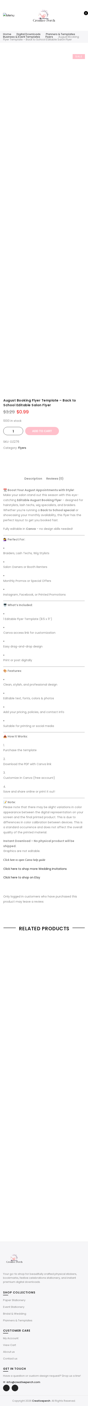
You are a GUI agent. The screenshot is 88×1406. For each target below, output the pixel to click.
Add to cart (42, 431)
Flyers (49, 37)
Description (33, 478)
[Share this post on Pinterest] (48, 462)
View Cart (9, 1345)
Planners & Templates (60, 34)
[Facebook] (6, 1388)
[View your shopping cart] (83, 15)
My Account (10, 1338)
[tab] (33, 478)
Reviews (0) (55, 478)
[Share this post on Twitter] (40, 462)
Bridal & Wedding (14, 1314)
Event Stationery (13, 1307)
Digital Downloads (29, 34)
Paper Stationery (14, 1300)
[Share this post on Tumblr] (56, 462)
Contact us (10, 1358)
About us (9, 1352)
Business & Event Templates (21, 37)
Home (7, 34)
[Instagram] (15, 1388)
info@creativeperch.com (21, 1382)
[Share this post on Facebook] (31, 462)
